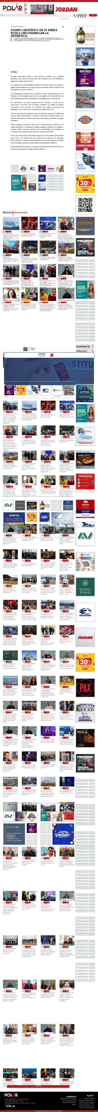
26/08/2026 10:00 (29, 788)
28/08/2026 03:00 (46, 231)
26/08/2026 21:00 (29, 661)
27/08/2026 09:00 (29, 586)
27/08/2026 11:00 (67, 561)
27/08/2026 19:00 (46, 278)
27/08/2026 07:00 (67, 586)
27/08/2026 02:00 (10, 636)
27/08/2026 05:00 (29, 611)
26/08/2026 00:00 (67, 858)
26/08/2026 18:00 (67, 712)
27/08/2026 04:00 (48, 611)
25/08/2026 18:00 (48, 947)
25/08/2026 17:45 (67, 947)
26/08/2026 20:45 (48, 661)
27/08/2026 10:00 (10, 586)
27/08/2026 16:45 (46, 302)
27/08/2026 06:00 (10, 611)
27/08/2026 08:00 (48, 586)
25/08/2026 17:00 (29, 991)
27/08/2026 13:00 (29, 561)
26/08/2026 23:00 (67, 636)
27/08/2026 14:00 (10, 561)
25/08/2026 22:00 (29, 902)
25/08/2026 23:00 (10, 902)
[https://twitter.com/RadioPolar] (26, 7)
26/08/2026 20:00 (10, 687)
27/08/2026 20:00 (28, 278)
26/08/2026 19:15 (48, 687)
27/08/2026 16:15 (65, 302)
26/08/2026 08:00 (67, 788)
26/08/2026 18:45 (10, 712)
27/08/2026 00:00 (48, 636)
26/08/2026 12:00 (67, 763)
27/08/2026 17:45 (65, 278)
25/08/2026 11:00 (67, 1080)
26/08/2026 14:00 (29, 763)
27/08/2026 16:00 (29, 535)
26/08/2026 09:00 (48, 788)
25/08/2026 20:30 (67, 902)
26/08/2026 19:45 (29, 687)
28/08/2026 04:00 (28, 231)
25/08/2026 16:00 (10, 1035)
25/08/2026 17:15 (10, 991)
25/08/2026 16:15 (67, 991)
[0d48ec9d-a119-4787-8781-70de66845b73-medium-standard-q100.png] (13, 11)
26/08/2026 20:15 (67, 661)
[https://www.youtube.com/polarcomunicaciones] (26, 12)
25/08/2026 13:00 (29, 1080)
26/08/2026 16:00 (67, 737)
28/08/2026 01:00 (9, 255)
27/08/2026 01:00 (29, 636)
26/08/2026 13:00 (48, 763)
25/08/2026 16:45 (48, 991)
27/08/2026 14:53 (67, 535)
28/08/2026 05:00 (9, 231)
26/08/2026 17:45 (10, 737)
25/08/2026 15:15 (48, 1035)
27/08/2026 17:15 (9, 302)
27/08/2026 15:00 (48, 535)
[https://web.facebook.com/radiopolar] (26, 5)
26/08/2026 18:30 (29, 712)
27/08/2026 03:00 (67, 611)
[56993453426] (26, 3)
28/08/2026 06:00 (32, 349)
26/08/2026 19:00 (67, 687)
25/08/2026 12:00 (48, 1080)
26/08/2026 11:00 (10, 788)
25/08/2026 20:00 (10, 947)
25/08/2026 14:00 (10, 1080)
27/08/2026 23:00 (46, 255)
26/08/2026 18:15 (48, 712)
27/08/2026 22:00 (65, 255)
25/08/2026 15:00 (67, 1035)
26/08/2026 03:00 (10, 858)
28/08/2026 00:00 (28, 255)
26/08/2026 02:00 (29, 858)
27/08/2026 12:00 (48, 561)
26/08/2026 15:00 (10, 763)
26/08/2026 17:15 (29, 737)
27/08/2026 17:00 (28, 302)
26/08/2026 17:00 (48, 737)
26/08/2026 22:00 (10, 661)
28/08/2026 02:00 (65, 231)
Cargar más (38, 1086)
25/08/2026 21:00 (48, 902)
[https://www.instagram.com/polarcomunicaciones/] (26, 10)
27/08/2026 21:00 (9, 278)
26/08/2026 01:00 (48, 858)
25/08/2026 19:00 (29, 947)
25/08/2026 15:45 (29, 1035)
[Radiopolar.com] (2, 15)
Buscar (93, 15)
